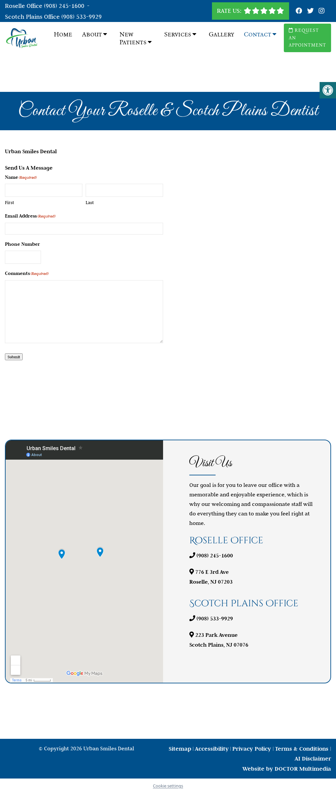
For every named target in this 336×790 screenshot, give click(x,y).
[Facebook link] (299, 11)
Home (63, 34)
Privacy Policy (252, 748)
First (9, 202)
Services (177, 34)
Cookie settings (168, 786)
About (92, 34)
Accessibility (212, 748)
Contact (257, 34)
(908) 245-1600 (64, 6)
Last (90, 202)
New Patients (133, 38)
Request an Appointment (307, 38)
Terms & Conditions (302, 748)
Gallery (221, 34)
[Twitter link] (311, 11)
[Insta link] (321, 11)
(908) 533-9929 (81, 16)
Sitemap (180, 748)
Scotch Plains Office (33, 16)
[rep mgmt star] (264, 11)
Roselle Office (24, 6)
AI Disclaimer (313, 758)
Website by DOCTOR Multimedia (286, 768)
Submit (14, 356)
